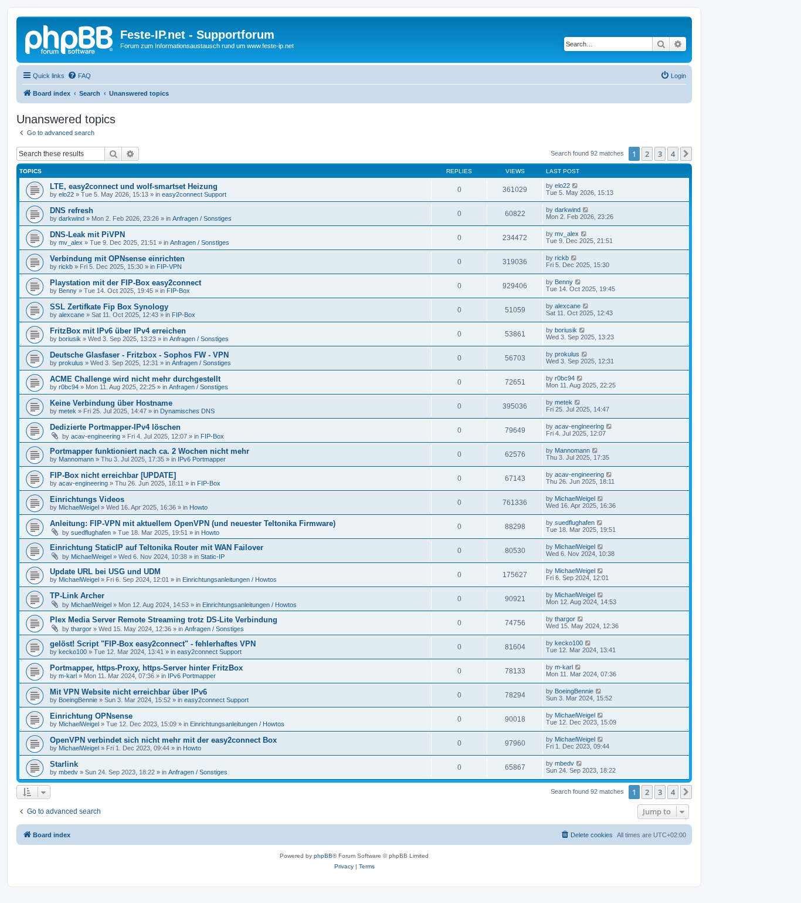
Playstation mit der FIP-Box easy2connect (125, 282)
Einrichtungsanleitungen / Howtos (229, 579)
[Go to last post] (575, 185)
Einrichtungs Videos (87, 499)
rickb (66, 266)
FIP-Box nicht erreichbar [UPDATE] (113, 475)
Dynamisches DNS (187, 411)
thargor (81, 628)
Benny (68, 290)
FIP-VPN (169, 266)
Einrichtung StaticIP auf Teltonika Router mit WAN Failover (156, 547)
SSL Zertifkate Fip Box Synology (109, 306)
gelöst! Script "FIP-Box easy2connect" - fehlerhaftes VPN (153, 643)
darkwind (71, 218)
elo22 (66, 194)
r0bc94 (69, 386)
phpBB (323, 856)
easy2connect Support (194, 194)
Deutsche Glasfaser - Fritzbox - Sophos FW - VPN (139, 355)
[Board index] (69, 38)
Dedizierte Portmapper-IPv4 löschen (115, 427)
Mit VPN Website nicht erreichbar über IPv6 (128, 692)
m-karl (68, 675)
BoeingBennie (78, 699)
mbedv (68, 772)
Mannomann (76, 459)
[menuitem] (79, 76)
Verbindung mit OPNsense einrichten (117, 258)
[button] (686, 154)
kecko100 (73, 651)
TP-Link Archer (77, 595)
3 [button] (660, 154)
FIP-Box (178, 290)
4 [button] (673, 154)
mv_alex (71, 242)
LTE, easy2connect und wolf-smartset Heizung (134, 186)
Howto (198, 507)
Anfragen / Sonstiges (202, 218)
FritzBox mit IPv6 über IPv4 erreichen (118, 330)
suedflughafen (91, 532)
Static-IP (213, 556)
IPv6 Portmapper (202, 459)
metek (67, 411)
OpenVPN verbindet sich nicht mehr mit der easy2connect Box (163, 740)
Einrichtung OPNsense (91, 716)
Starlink (64, 764)
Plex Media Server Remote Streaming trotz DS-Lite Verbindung (163, 619)
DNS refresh (71, 210)
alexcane (71, 314)
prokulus (71, 362)
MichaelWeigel (79, 507)
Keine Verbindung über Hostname (111, 403)
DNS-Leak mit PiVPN (87, 234)
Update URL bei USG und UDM (105, 571)
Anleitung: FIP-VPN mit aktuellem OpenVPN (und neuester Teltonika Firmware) (192, 523)
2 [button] (647, 154)
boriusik (70, 338)
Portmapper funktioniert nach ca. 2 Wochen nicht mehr (149, 451)
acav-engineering (95, 436)
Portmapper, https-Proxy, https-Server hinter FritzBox (146, 667)
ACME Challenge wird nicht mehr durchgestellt (135, 379)
